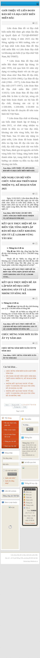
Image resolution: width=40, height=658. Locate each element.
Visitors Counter (30, 523)
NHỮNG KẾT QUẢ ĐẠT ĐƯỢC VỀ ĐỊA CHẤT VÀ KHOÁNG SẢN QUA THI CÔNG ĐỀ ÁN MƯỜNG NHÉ (20, 393)
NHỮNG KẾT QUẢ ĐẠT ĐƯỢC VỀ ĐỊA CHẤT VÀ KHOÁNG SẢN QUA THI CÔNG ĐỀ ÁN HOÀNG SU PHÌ (20, 386)
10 (35, 405)
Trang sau (17, 407)
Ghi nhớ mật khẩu (11, 470)
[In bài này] (33, 23)
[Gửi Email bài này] (36, 23)
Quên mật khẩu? (10, 478)
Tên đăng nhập (7, 458)
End (24, 407)
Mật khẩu (6, 464)
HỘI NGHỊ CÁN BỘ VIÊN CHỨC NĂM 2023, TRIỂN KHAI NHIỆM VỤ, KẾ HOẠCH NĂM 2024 (21, 378)
